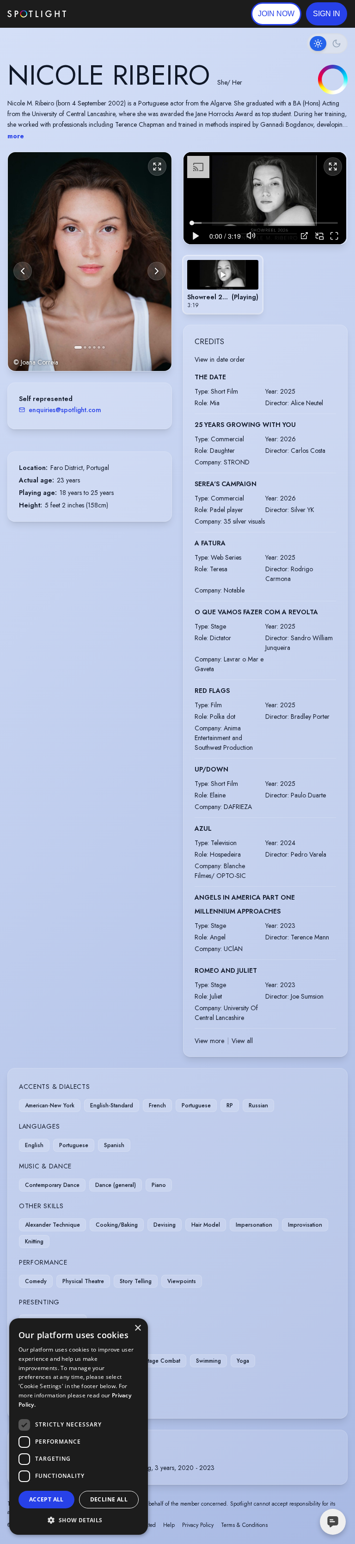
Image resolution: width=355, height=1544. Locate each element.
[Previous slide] (22, 271)
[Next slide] (156, 271)
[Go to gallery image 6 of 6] (103, 347)
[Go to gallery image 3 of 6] (89, 347)
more (15, 136)
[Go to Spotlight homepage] (37, 13)
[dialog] (78, 1426)
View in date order (220, 359)
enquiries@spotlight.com (65, 409)
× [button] (137, 1328)
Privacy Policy (198, 1525)
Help (169, 1525)
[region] (265, 198)
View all (242, 1040)
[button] (326, 13)
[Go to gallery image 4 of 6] (94, 347)
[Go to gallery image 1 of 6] (78, 347)
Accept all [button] (46, 1499)
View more (209, 1040)
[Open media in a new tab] (304, 236)
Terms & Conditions (244, 1525)
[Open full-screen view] (157, 166)
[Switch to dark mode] (327, 43)
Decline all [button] (109, 1499)
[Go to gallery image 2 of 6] (85, 347)
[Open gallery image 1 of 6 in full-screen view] (89, 261)
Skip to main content (102, 14)
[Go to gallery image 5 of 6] (99, 347)
